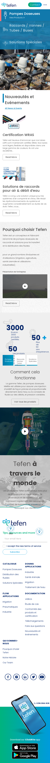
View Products (16, 17)
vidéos (28, 599)
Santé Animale (32, 577)
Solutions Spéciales (13, 582)
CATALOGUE (9, 563)
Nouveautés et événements (32, 633)
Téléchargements (34, 621)
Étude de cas (32, 604)
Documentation (35, 593)
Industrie (29, 572)
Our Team (8, 662)
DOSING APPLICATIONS (33, 565)
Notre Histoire (9, 657)
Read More (11, 157)
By (41, 703)
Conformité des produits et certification (33, 612)
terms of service (32, 546)
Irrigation (29, 582)
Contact (35, 4)
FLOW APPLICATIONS (11, 595)
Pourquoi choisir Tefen (11, 651)
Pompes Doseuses (12, 569)
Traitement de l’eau (35, 587)
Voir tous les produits (25, 401)
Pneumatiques (10, 606)
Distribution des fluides (11, 576)
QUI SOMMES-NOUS (10, 642)
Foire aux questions (35, 626)
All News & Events (13, 108)
